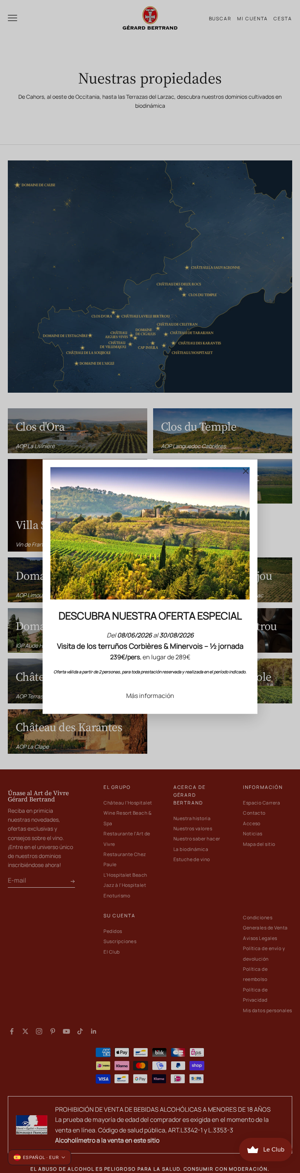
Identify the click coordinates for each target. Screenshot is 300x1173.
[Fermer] (246, 471)
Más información (150, 695)
